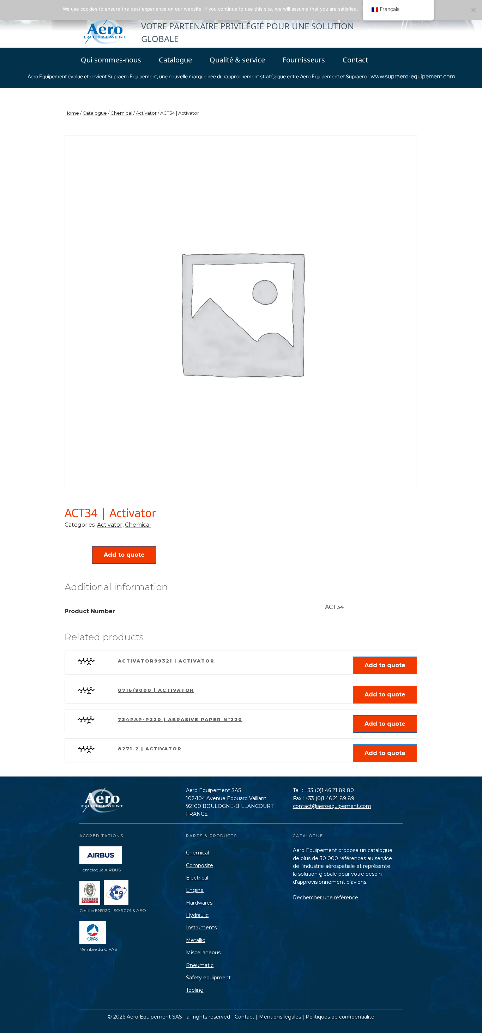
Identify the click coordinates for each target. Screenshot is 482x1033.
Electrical (197, 878)
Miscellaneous (203, 952)
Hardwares (199, 903)
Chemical (121, 113)
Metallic (195, 940)
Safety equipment (208, 977)
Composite (199, 865)
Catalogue (175, 60)
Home (72, 113)
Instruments (201, 927)
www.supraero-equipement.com (412, 76)
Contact (355, 60)
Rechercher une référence (325, 897)
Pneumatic (199, 965)
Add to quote (124, 554)
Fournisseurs (304, 60)
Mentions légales (280, 1017)
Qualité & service (237, 60)
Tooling (195, 990)
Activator (146, 113)
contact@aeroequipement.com (332, 806)
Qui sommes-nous (111, 60)
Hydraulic (197, 915)
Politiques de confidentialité (340, 1017)
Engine (195, 890)
